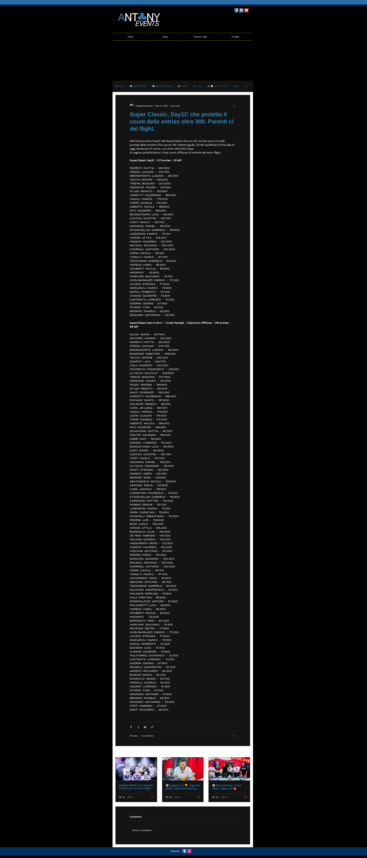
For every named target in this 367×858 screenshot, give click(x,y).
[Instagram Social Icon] (241, 10)
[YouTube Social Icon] (246, 10)
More (235, 86)
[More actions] (234, 106)
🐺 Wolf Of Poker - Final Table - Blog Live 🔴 (226, 787)
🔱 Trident (183, 86)
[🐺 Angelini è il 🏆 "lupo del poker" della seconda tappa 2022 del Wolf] (183, 768)
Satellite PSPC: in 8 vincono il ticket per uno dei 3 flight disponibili (136, 787)
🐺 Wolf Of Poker (138, 86)
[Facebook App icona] (236, 10)
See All (247, 752)
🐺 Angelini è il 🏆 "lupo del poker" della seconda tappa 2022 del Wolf (183, 787)
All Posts (119, 86)
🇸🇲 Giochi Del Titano (162, 86)
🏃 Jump (197, 86)
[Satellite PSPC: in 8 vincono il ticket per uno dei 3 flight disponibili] (136, 768)
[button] (246, 86)
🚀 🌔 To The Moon (217, 86)
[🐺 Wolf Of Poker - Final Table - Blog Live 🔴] (229, 768)
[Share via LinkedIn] (145, 727)
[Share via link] (152, 727)
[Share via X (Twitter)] (138, 727)
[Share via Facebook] (131, 727)
